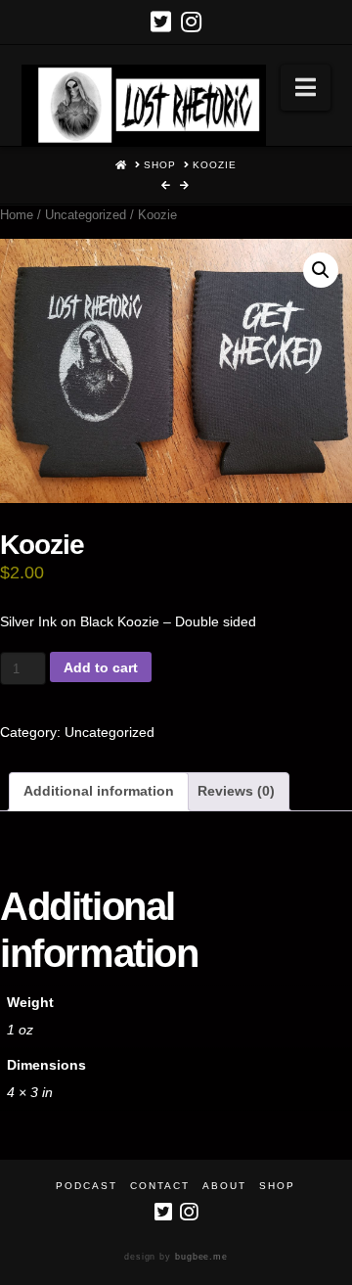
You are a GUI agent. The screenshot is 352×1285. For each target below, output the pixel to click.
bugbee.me (201, 1257)
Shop (277, 1185)
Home (16, 214)
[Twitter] (161, 21)
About (224, 1185)
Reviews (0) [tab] (236, 791)
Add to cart (101, 667)
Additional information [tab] (98, 791)
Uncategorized (85, 214)
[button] (305, 88)
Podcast (86, 1185)
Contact (160, 1185)
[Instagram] (191, 21)
